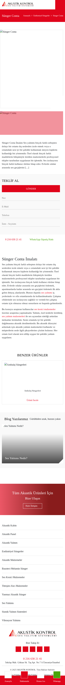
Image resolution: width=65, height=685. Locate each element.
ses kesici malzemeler (45, 309)
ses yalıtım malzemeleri (13, 316)
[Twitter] (32, 649)
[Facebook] (39, 649)
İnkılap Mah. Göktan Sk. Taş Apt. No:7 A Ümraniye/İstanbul (32, 662)
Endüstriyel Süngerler (41, 16)
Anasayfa (26, 16)
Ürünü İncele (32, 400)
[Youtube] (25, 649)
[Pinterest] (18, 649)
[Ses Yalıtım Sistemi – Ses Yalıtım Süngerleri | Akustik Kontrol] (17, 5)
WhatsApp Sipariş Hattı (41, 239)
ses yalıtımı (46, 292)
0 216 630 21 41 (13, 239)
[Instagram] (47, 649)
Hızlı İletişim (31, 506)
